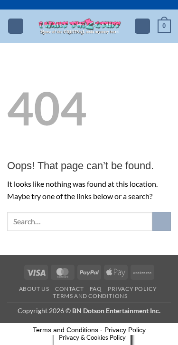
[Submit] (161, 221)
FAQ (96, 288)
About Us (34, 288)
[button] (15, 26)
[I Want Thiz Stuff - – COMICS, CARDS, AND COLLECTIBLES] (79, 26)
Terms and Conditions (90, 295)
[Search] (142, 26)
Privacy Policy (132, 288)
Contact (69, 288)
